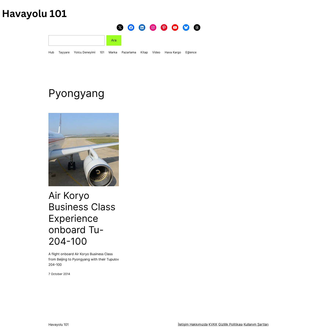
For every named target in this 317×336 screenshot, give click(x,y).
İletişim (183, 324)
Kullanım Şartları (256, 324)
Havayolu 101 (58, 324)
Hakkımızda (198, 324)
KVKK (213, 324)
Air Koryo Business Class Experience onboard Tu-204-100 (81, 218)
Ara (113, 40)
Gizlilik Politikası (230, 324)
